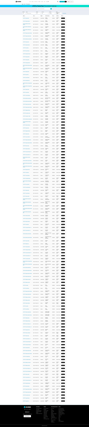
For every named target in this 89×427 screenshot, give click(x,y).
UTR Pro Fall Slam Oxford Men (27, 233)
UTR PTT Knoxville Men (26, 184)
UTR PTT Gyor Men (25, 285)
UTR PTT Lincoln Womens (26, 95)
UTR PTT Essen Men (26, 74)
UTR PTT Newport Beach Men (27, 104)
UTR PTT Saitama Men (26, 71)
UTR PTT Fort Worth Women (27, 359)
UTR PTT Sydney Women (26, 21)
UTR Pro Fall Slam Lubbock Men (27, 160)
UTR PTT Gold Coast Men (26, 215)
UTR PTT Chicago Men (26, 59)
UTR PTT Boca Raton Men (26, 113)
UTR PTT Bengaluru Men (26, 169)
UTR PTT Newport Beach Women (27, 107)
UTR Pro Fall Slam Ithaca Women (27, 101)
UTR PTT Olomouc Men (26, 196)
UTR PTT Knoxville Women (26, 187)
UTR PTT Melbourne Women (27, 279)
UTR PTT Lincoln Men (26, 92)
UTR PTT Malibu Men (26, 243)
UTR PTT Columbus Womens (27, 344)
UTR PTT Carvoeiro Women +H (27, 151)
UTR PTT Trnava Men (26, 172)
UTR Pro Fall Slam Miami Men (27, 267)
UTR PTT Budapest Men (26, 56)
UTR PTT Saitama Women (26, 148)
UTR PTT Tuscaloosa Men (26, 258)
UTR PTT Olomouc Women (26, 332)
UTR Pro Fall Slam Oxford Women (27, 237)
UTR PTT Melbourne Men (26, 282)
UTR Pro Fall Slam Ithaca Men (27, 98)
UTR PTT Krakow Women (26, 221)
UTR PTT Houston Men (26, 240)
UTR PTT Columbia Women (26, 178)
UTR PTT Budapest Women (26, 53)
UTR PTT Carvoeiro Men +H (26, 154)
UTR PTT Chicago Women (26, 62)
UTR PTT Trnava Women (26, 175)
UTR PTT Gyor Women (26, 288)
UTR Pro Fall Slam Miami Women (27, 270)
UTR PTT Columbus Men (26, 347)
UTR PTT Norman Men (26, 145)
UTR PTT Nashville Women (26, 383)
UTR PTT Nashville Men (26, 386)
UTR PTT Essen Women (26, 77)
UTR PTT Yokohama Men (26, 246)
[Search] (51, 9)
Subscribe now (27, 416)
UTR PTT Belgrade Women (26, 110)
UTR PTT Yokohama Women (27, 249)
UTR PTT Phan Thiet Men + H (27, 368)
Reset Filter (64, 13)
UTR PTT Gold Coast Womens (27, 218)
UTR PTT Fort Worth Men (26, 356)
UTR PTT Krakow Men (26, 335)
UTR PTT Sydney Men (26, 18)
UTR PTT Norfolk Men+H (26, 80)
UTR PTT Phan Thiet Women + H (27, 371)
